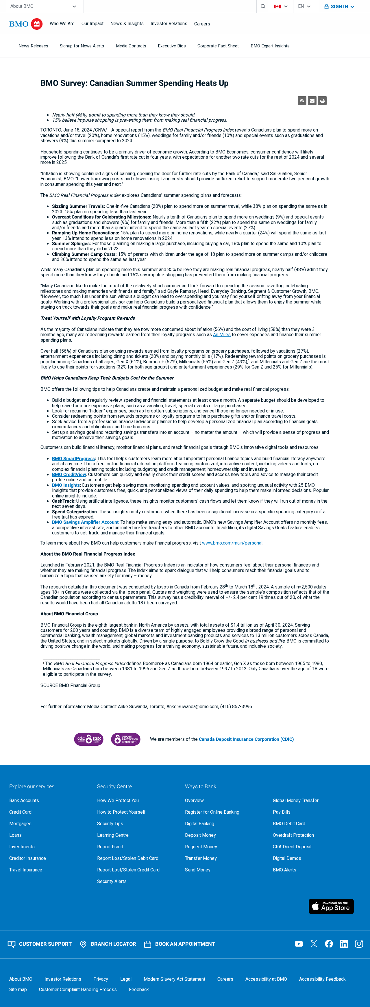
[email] (312, 100)
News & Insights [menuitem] (127, 23)
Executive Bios (172, 46)
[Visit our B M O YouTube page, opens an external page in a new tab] (299, 944)
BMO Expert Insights (270, 46)
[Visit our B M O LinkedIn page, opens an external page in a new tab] (344, 944)
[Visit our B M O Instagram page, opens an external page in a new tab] (359, 944)
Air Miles (222, 334)
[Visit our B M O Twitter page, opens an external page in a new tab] (314, 944)
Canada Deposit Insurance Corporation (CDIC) (246, 739)
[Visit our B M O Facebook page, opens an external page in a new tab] (329, 944)
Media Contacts (131, 46)
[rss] (302, 100)
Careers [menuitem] (202, 24)
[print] (322, 100)
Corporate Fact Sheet (218, 46)
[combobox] (45, 6)
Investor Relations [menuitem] (169, 23)
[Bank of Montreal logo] (26, 24)
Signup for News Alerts (82, 46)
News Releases (33, 46)
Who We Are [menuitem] (62, 23)
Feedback (139, 989)
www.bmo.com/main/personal (232, 543)
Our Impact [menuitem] (92, 23)
